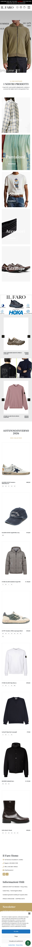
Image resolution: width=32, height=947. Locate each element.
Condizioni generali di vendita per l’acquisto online (15, 894)
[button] (29, 913)
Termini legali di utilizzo (16, 890)
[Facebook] (4, 874)
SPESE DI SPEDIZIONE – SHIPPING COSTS (14, 898)
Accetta (16, 931)
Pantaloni (15, 157)
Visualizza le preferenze (16, 941)
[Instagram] (7, 874)
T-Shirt (12, 194)
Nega (16, 936)
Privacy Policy (19, 945)
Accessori (15, 231)
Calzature (15, 268)
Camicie (14, 120)
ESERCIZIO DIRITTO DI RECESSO (11, 886)
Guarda (12, 127)
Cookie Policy (11, 945)
